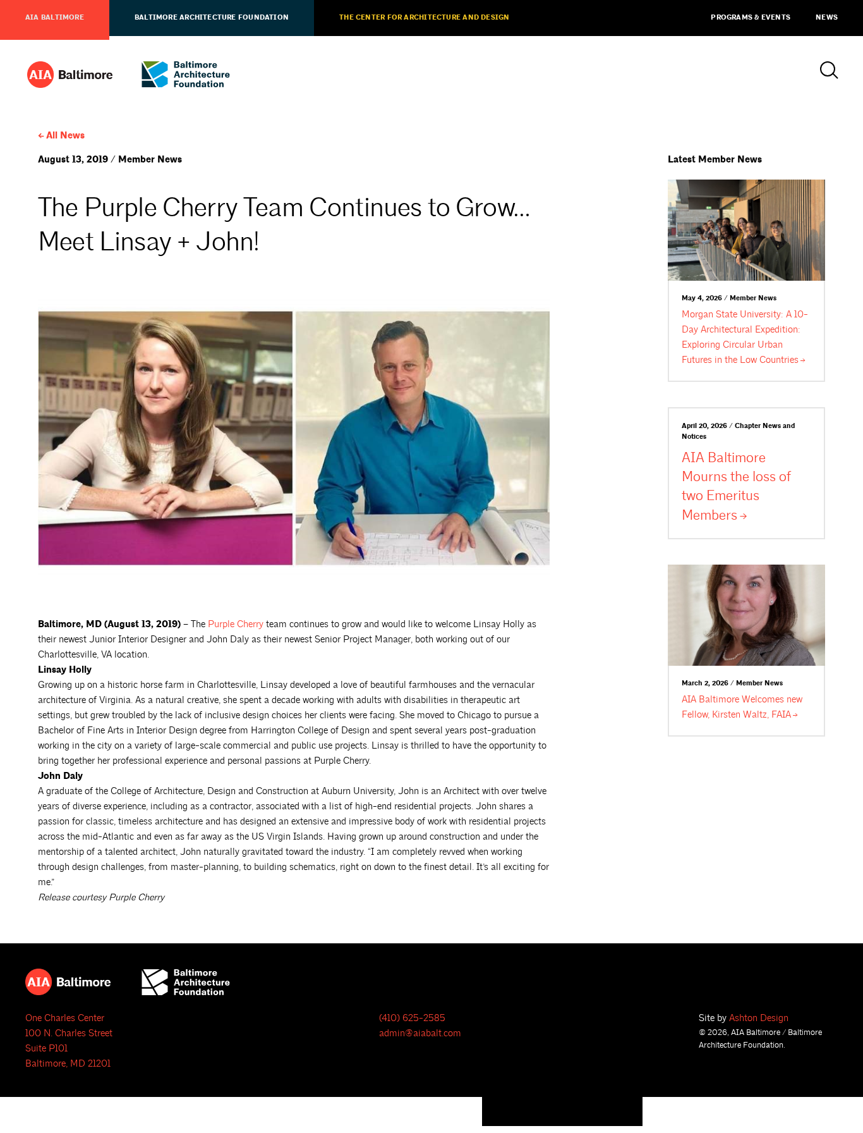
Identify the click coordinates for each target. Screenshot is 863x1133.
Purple (235, 624)
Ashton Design (758, 1018)
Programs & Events (750, 17)
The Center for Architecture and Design (424, 17)
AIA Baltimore (54, 17)
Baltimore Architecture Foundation (212, 17)
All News (65, 136)
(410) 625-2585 (412, 1018)
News (827, 17)
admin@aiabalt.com (420, 1033)
